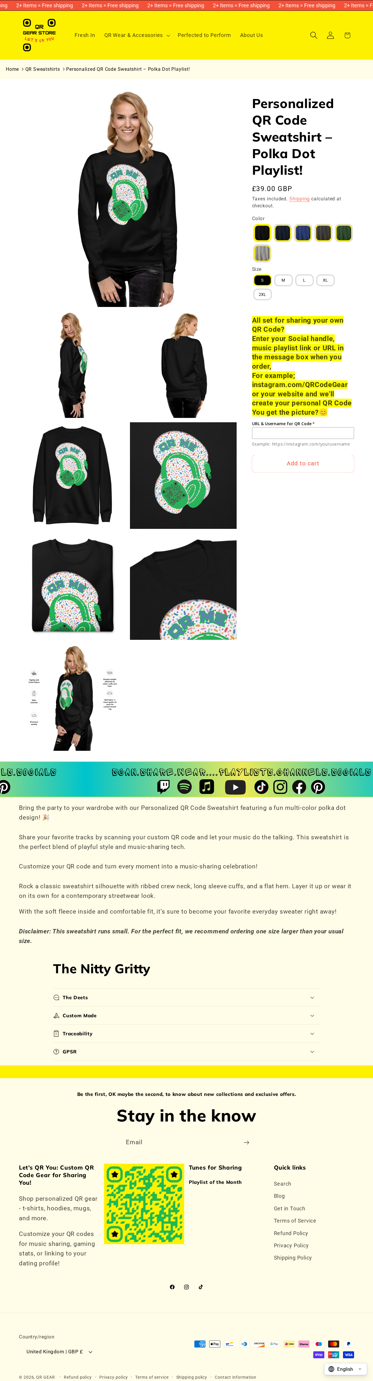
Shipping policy (191, 1377)
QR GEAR (45, 1377)
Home (12, 69)
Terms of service (152, 1377)
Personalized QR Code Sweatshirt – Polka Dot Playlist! (128, 69)
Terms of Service (295, 1221)
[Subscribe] (246, 1142)
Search (283, 1184)
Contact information (235, 1377)
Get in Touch (289, 1208)
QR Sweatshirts (42, 69)
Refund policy (78, 1377)
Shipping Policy (293, 1258)
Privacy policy (113, 1377)
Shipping (299, 199)
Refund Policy (291, 1233)
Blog (279, 1196)
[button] (136, 35)
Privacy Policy (291, 1245)
